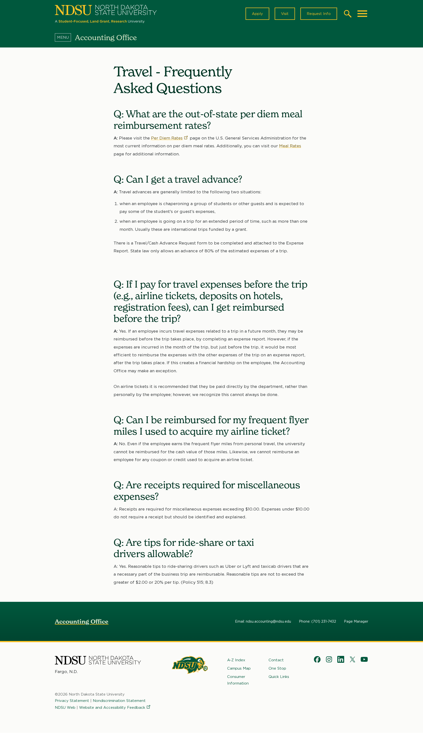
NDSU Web (65, 707)
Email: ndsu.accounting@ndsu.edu (263, 621)
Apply (257, 14)
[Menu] (65, 37)
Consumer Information (238, 680)
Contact (276, 660)
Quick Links (279, 677)
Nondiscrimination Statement (119, 700)
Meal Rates (290, 145)
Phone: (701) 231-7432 (317, 621)
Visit (285, 14)
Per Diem (167, 138)
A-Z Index (236, 660)
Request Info (319, 14)
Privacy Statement (72, 700)
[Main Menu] (362, 14)
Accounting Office (81, 621)
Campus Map (239, 668)
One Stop (277, 668)
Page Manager (356, 621)
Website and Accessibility (112, 707)
